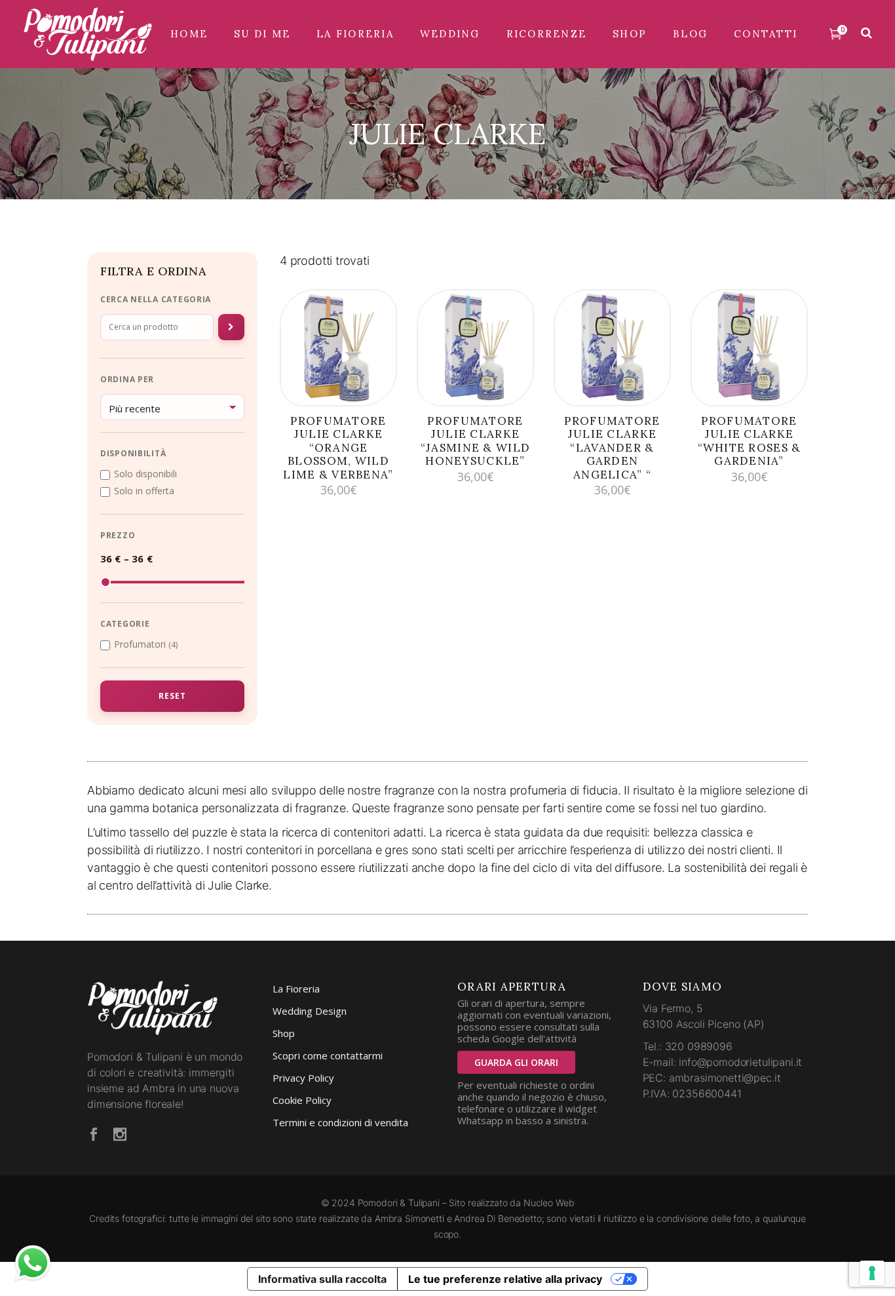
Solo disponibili (145, 474)
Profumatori (146, 644)
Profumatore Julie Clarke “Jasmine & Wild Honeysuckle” (475, 441)
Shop (284, 1033)
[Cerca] (231, 327)
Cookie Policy (302, 1100)
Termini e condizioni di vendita (340, 1122)
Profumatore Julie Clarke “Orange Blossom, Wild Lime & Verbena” (338, 448)
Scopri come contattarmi (328, 1055)
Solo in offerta (144, 491)
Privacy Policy (303, 1077)
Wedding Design (310, 1010)
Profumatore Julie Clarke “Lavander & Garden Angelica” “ (612, 448)
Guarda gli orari (516, 1062)
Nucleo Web (549, 1202)
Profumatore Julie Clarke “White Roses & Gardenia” (749, 441)
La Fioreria (296, 988)
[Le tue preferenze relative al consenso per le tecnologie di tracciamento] (872, 1273)
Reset (172, 695)
